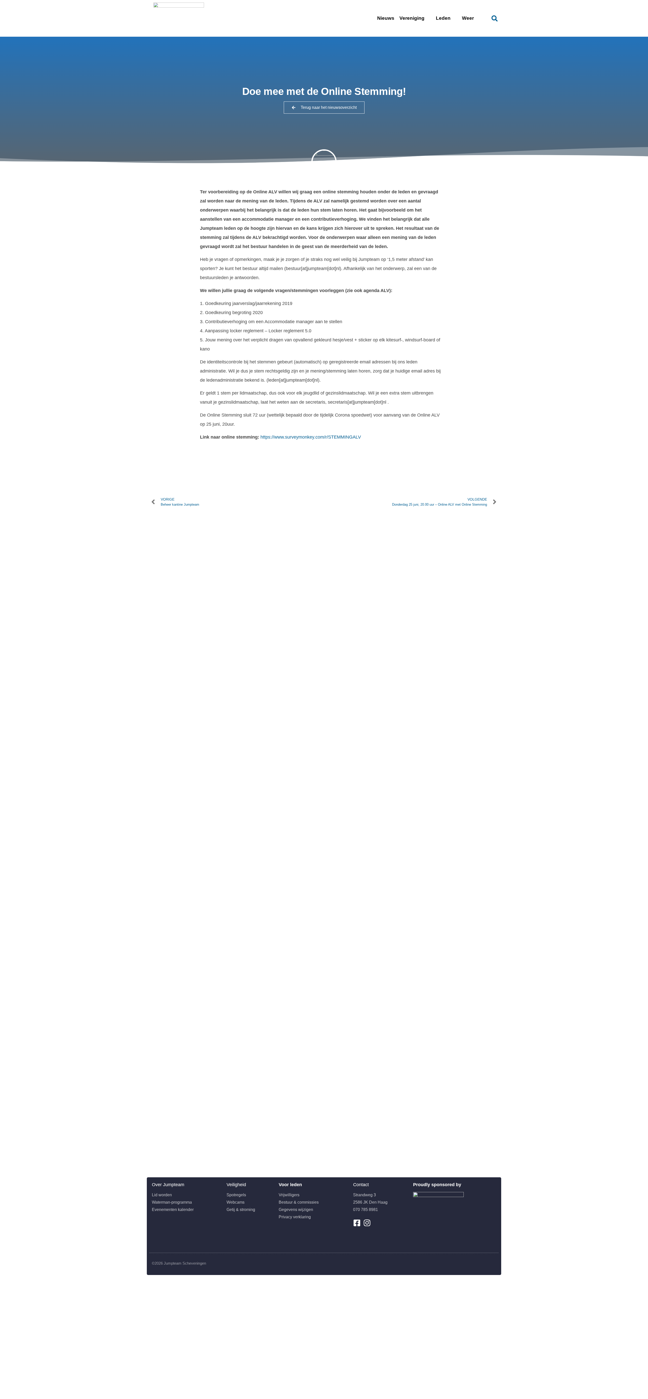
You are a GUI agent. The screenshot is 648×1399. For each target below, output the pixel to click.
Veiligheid (236, 1184)
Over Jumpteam (168, 1184)
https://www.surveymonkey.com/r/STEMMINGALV (310, 437)
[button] (494, 18)
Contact (361, 1184)
